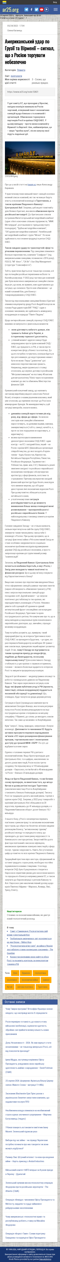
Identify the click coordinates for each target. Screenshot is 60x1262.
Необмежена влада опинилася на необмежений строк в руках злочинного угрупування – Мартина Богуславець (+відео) (28, 1114)
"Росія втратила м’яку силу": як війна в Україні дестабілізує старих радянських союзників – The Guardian (30, 950)
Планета (21, 70)
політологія (16, 76)
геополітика (40, 973)
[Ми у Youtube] (42, 9)
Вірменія (26, 973)
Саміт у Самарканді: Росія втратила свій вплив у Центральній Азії (27, 933)
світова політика (25, 987)
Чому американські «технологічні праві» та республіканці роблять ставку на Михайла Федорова (25, 1220)
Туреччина (42, 987)
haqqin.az (32, 184)
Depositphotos (45, 1259)
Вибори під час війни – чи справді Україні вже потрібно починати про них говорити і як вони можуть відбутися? (27, 1144)
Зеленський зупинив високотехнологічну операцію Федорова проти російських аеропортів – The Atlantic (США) (29, 1186)
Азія (15, 973)
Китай (9, 987)
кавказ (46, 980)
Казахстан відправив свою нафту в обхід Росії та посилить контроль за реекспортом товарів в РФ (28, 961)
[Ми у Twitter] (36, 9)
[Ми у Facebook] (31, 9)
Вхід (55, 2)
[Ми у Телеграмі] (26, 9)
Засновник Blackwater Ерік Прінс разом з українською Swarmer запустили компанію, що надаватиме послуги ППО (27, 1097)
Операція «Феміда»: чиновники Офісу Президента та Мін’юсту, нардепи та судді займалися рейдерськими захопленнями (30, 1203)
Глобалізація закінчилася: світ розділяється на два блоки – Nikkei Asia (29, 940)
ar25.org (10, 9)
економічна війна (30, 980)
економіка (12, 980)
